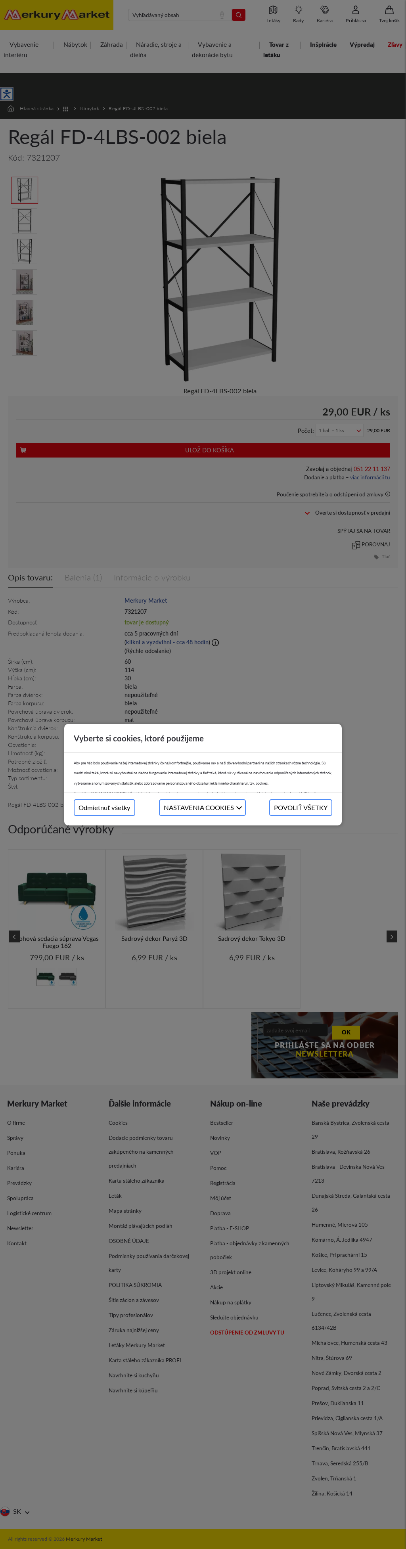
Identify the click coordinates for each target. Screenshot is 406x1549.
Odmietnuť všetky (104, 807)
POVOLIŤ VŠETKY (300, 807)
